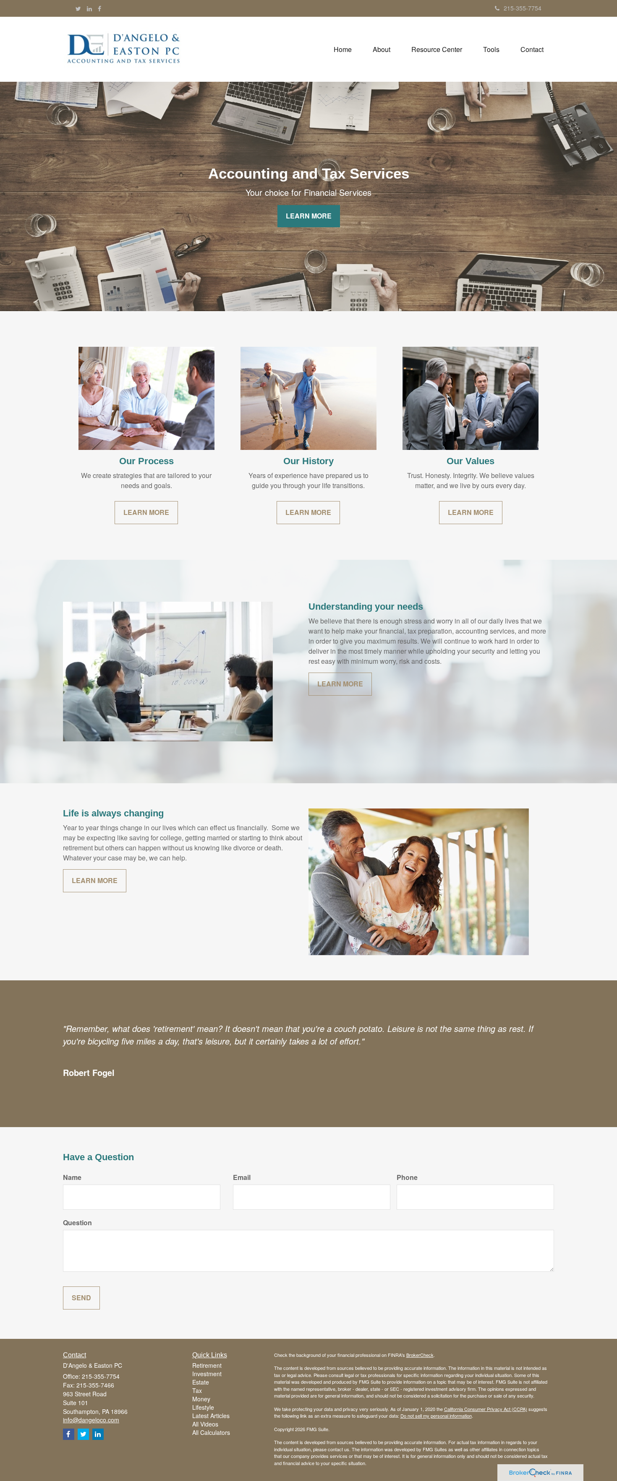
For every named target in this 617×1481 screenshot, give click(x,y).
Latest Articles (211, 1415)
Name (72, 1177)
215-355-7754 (522, 8)
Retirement (207, 1365)
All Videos (205, 1424)
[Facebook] (99, 8)
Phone (407, 1177)
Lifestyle (203, 1407)
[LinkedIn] (89, 8)
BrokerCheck (420, 1354)
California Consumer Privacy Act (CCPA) (485, 1409)
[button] (381, 49)
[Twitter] (78, 8)
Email (242, 1177)
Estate (200, 1382)
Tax (197, 1390)
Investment (207, 1373)
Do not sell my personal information (436, 1415)
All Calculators (211, 1432)
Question (77, 1222)
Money (201, 1399)
